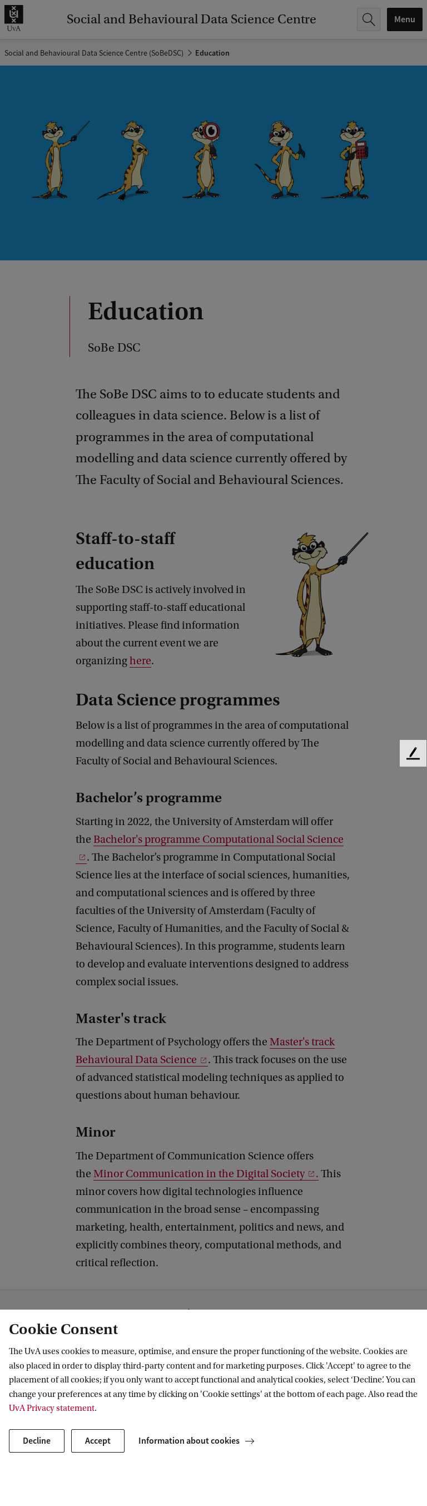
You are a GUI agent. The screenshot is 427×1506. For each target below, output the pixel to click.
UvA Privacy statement (52, 1408)
